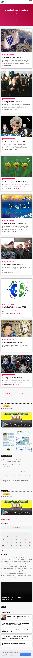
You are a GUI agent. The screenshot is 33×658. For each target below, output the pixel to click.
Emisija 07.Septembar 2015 (14, 307)
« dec (2, 550)
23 (30, 542)
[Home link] (2, 2)
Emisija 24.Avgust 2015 (12, 378)
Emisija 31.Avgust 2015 (12, 342)
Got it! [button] (25, 654)
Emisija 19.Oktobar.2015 (12, 102)
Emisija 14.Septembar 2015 (13, 264)
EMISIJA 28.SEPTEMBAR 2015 (15, 182)
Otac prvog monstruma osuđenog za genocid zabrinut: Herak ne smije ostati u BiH (16, 637)
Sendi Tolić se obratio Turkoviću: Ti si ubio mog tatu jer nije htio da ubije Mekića (16, 623)
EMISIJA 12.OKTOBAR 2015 (13, 142)
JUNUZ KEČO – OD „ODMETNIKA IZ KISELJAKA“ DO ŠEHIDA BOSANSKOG (18, 617)
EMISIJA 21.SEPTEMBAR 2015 (14, 223)
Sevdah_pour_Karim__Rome (12, 597)
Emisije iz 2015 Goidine (8, 54)
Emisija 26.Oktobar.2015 (12, 57)
